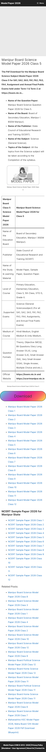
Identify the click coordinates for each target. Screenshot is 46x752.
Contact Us (40, 748)
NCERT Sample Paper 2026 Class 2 (26, 524)
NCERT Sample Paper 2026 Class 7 (26, 546)
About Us (30, 748)
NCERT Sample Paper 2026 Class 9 (26, 554)
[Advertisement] (23, 31)
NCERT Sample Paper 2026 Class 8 (26, 550)
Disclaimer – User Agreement (13, 748)
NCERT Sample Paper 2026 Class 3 (26, 529)
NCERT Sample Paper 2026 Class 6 (26, 541)
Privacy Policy (37, 745)
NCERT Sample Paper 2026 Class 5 (26, 537)
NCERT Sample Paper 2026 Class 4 (26, 533)
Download (23, 396)
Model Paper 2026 (10, 3)
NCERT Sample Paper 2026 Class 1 (26, 520)
